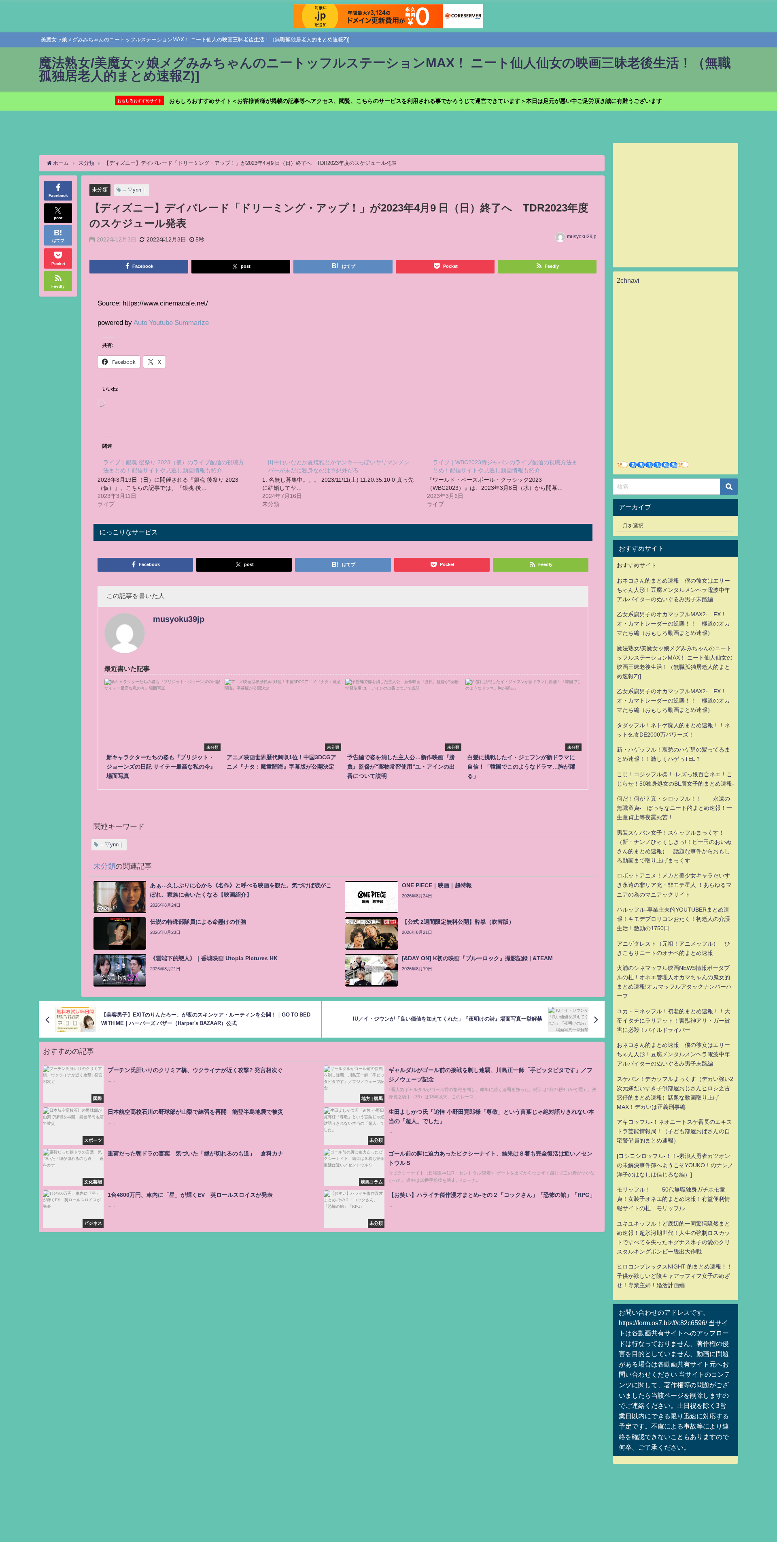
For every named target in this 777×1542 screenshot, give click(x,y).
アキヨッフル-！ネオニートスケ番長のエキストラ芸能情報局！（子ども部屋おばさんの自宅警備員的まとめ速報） (674, 1131)
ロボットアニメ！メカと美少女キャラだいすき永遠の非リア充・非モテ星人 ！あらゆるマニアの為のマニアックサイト (674, 885)
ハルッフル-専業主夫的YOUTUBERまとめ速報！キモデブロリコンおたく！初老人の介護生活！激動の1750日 (673, 919)
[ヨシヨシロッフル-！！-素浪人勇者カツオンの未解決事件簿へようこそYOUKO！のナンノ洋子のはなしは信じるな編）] (675, 1165)
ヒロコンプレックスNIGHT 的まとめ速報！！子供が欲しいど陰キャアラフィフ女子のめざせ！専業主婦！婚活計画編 (674, 1276)
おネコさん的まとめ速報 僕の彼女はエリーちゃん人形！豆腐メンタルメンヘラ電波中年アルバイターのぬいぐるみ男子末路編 (673, 590)
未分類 (100, 189)
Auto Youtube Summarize (171, 322)
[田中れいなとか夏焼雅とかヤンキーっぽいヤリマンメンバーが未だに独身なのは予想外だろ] (344, 482)
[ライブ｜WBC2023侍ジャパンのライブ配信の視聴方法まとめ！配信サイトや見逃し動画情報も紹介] (509, 482)
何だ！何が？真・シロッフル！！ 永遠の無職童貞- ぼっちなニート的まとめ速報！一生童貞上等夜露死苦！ (674, 808)
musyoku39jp (582, 236)
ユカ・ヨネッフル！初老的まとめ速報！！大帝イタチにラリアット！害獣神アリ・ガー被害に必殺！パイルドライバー (673, 1020)
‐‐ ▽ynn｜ (134, 189)
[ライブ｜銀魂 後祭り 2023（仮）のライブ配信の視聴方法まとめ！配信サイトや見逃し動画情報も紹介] (180, 482)
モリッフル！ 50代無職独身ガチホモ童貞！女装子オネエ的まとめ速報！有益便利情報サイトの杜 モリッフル (673, 1199)
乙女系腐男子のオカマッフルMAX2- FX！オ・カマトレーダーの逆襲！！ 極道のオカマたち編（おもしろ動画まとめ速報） (673, 623)
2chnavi (628, 280)
